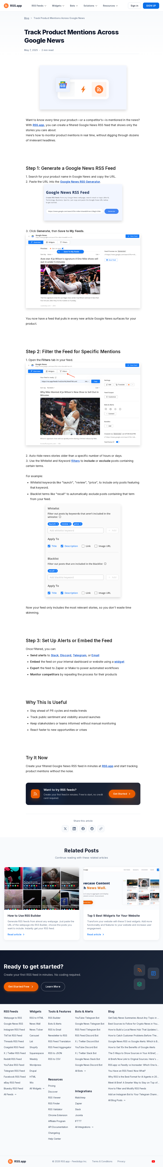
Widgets (35, 1011)
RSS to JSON (55, 1053)
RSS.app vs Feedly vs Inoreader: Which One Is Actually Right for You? (133, 1065)
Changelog (54, 1133)
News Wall (35, 1023)
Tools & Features (59, 1011)
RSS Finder (54, 1103)
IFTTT (78, 1121)
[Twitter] (65, 828)
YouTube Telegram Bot (87, 1017)
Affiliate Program (56, 1121)
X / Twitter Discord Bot (87, 1041)
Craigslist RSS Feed (14, 1047)
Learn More (53, 986)
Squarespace (37, 1053)
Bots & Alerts (54, 1023)
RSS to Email (54, 1029)
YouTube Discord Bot (86, 1047)
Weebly (34, 1059)
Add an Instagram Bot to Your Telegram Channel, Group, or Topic (133, 1094)
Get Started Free (18, 986)
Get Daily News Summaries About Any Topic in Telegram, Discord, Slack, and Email (133, 1017)
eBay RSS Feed (12, 1082)
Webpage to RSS (13, 1017)
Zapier (78, 1103)
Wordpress (35, 1065)
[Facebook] (83, 828)
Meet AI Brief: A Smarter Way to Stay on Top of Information (133, 1082)
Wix (32, 1082)
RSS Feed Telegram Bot (87, 1029)
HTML (33, 1076)
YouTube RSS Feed (14, 1065)
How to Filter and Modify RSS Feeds (127, 1088)
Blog (26, 18)
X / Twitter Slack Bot (85, 1053)
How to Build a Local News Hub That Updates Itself (133, 1029)
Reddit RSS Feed (13, 1059)
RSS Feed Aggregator (59, 1047)
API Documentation (58, 1127)
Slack (78, 1109)
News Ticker (36, 1029)
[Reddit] (92, 828)
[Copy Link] (100, 828)
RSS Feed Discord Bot (86, 1035)
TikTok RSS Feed (13, 1035)
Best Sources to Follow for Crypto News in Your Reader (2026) (133, 1023)
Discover (53, 1091)
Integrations (83, 1091)
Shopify (34, 1047)
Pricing (51, 1085)
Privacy (121, 1161)
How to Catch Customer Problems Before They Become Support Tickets (133, 1035)
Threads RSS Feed (14, 1041)
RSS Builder (54, 1017)
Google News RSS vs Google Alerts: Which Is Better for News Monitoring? (133, 1041)
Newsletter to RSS (57, 1035)
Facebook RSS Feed (15, 1076)
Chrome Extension (57, 1115)
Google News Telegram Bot (89, 1023)
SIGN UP (151, 5)
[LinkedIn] (74, 828)
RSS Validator (55, 1109)
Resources (55, 1079)
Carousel (34, 1035)
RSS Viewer (54, 1097)
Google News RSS (13, 1023)
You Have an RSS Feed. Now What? (127, 1070)
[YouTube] (153, 1161)
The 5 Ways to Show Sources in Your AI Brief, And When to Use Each (133, 1053)
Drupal (33, 1070)
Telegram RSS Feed (14, 1070)
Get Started (120, 793)
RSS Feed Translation (59, 1041)
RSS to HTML (36, 1017)
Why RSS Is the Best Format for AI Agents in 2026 (133, 1076)
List (31, 1041)
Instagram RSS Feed (14, 1029)
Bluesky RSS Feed (13, 1088)
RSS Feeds (11, 1011)
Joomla (79, 1115)
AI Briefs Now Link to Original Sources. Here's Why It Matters (133, 1059)
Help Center (54, 1138)
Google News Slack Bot (87, 1059)
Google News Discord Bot (88, 1065)
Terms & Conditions (102, 1161)
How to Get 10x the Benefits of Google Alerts (131, 1047)
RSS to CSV (54, 1059)
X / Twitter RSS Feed (15, 1053)
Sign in (134, 5)
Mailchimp (80, 1097)
